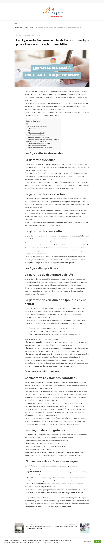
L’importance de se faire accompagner (40, 147)
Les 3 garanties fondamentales (37, 127)
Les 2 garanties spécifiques (36, 135)
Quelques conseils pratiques (36, 141)
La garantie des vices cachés (37, 131)
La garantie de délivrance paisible (39, 137)
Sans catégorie (36, 35)
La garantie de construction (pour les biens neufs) (44, 139)
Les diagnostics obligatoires (37, 145)
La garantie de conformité (36, 133)
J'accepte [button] (97, 541)
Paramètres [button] (88, 541)
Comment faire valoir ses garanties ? (40, 143)
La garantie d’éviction (35, 129)
